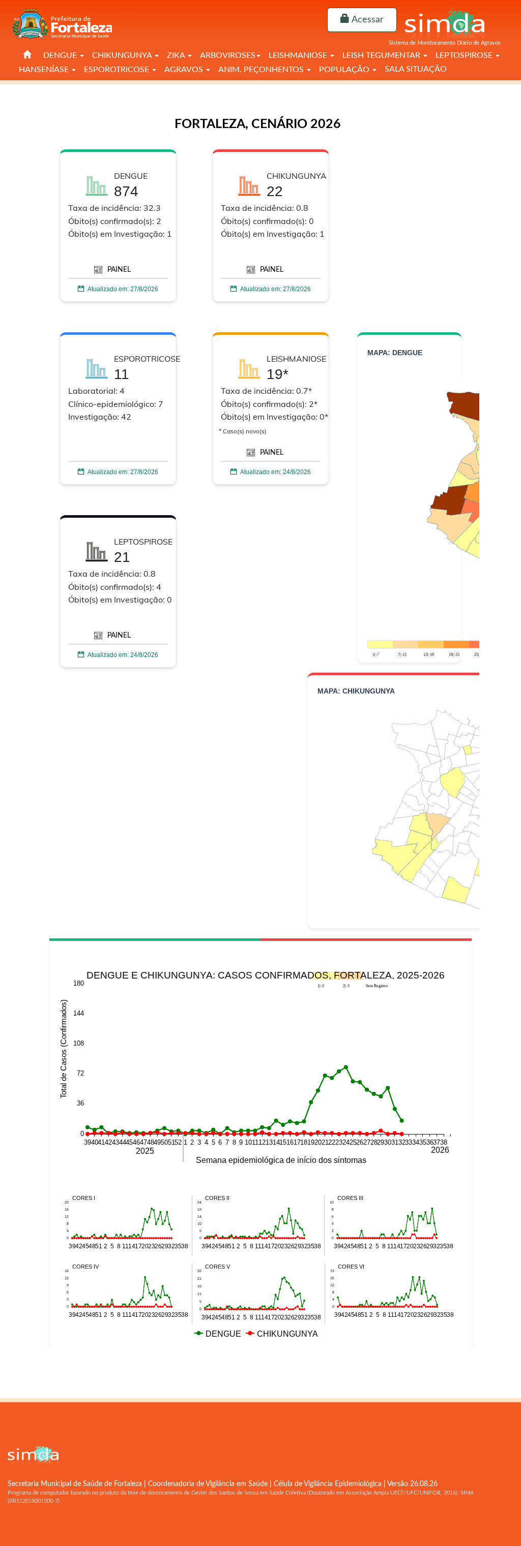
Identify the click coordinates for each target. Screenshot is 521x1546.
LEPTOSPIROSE (465, 55)
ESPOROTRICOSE (117, 70)
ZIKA (177, 55)
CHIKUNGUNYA (123, 55)
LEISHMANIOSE (299, 55)
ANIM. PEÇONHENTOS (262, 70)
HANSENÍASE (45, 70)
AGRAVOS (184, 70)
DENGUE (61, 55)
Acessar (367, 19)
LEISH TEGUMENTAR (382, 55)
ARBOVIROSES (227, 55)
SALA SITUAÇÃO (416, 69)
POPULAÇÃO (345, 70)
